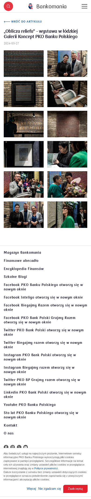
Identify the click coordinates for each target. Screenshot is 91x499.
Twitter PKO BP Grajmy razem (42, 382)
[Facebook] (6, 447)
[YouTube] (25, 447)
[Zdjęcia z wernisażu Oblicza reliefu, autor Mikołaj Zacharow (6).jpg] (24, 154)
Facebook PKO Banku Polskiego (43, 287)
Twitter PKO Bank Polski (44, 332)
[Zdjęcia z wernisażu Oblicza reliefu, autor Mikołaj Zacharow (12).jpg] (24, 63)
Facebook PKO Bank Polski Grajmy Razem (40, 320)
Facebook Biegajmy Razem (45, 307)
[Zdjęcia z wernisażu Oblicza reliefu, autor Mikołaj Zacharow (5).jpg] (67, 124)
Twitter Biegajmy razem (43, 345)
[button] (8, 6)
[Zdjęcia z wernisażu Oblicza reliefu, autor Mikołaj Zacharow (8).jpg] (24, 184)
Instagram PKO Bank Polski (40, 357)
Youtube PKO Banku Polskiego (30, 405)
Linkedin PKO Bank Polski (45, 394)
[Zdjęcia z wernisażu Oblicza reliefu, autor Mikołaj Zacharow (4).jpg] (24, 124)
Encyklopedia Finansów (24, 269)
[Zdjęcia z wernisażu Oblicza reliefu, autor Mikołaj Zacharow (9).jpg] (67, 184)
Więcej (31, 488)
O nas (9, 433)
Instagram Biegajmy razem (39, 369)
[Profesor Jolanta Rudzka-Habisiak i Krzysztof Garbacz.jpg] (67, 63)
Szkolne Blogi (15, 277)
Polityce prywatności (46, 468)
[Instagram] (12, 447)
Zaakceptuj (75, 488)
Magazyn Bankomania (22, 252)
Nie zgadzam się (49, 488)
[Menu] (84, 6)
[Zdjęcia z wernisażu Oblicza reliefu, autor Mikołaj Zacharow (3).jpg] (67, 94)
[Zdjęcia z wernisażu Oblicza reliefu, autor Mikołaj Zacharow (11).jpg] (67, 214)
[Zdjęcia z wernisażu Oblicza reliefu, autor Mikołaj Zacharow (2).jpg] (24, 94)
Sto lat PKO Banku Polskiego (41, 415)
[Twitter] (19, 447)
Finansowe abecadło (21, 261)
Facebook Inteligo (43, 297)
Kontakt (10, 425)
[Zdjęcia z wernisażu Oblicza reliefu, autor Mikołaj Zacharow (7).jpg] (67, 154)
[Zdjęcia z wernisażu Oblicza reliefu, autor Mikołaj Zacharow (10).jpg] (24, 214)
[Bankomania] (47, 6)
